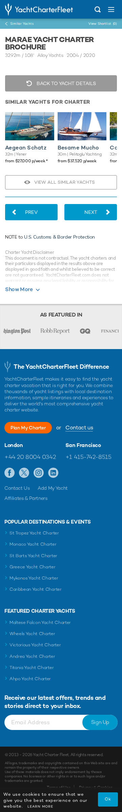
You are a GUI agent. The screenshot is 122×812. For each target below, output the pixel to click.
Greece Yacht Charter (32, 567)
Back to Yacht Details (65, 83)
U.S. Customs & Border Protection (59, 237)
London (13, 445)
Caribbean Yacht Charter (35, 589)
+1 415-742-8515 (88, 457)
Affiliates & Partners (25, 498)
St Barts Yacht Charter (33, 556)
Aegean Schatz (25, 147)
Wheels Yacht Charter (32, 633)
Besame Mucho (78, 147)
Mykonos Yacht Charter (33, 578)
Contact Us (17, 488)
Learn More (40, 806)
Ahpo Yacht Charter (30, 679)
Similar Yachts (22, 23)
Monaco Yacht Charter (33, 544)
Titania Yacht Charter (31, 667)
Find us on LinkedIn (53, 473)
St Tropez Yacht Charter (34, 533)
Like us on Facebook (9, 473)
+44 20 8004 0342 (30, 457)
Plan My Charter (28, 428)
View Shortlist (102, 23)
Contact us (79, 427)
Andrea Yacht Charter (32, 656)
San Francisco (83, 445)
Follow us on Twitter (24, 473)
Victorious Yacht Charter (35, 645)
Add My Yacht (53, 488)
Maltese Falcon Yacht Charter (40, 622)
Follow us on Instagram (39, 473)
